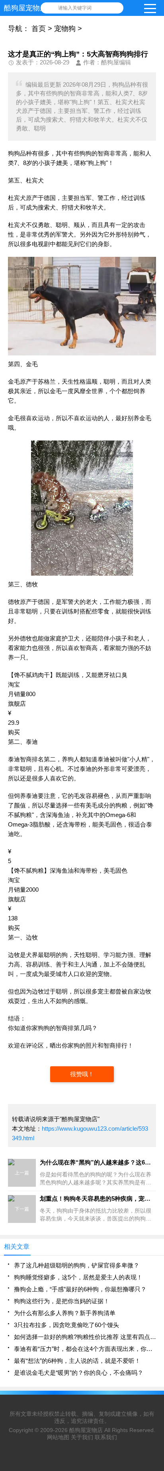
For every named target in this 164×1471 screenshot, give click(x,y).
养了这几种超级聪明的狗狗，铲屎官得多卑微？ (76, 1265)
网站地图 (58, 1437)
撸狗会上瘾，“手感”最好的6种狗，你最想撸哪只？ (80, 1289)
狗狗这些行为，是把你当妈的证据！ (61, 1301)
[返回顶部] (155, 1315)
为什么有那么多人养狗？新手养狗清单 (64, 1313)
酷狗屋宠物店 (86, 1430)
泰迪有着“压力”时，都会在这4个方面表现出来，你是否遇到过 (85, 1348)
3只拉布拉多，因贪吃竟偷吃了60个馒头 (66, 1325)
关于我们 (82, 1437)
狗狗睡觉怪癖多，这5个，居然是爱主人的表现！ (78, 1277)
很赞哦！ (82, 1074)
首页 (38, 29)
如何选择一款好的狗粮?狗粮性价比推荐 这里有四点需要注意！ (85, 1336)
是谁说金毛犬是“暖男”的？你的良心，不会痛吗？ (78, 1372)
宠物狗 (65, 29)
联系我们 (106, 1437)
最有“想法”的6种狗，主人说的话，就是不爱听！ (77, 1360)
